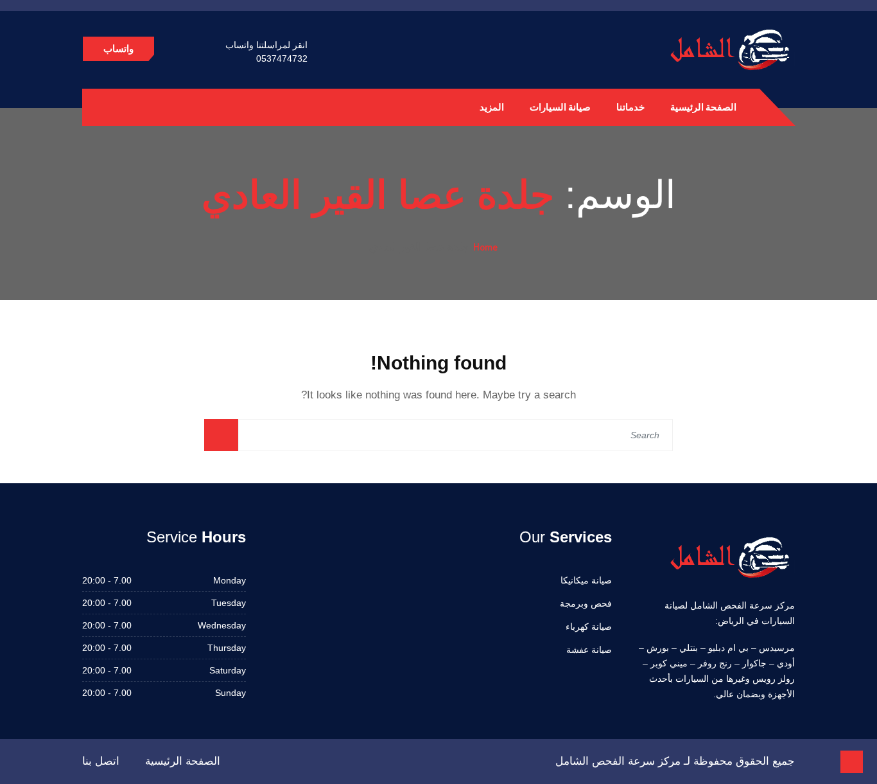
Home (485, 246)
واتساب (118, 48)
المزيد (492, 107)
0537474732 (282, 58)
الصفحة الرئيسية (703, 107)
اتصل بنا (100, 761)
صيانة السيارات (560, 107)
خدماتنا (630, 107)
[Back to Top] (851, 762)
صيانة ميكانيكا (586, 580)
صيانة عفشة (589, 650)
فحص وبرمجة (586, 603)
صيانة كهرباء (589, 626)
